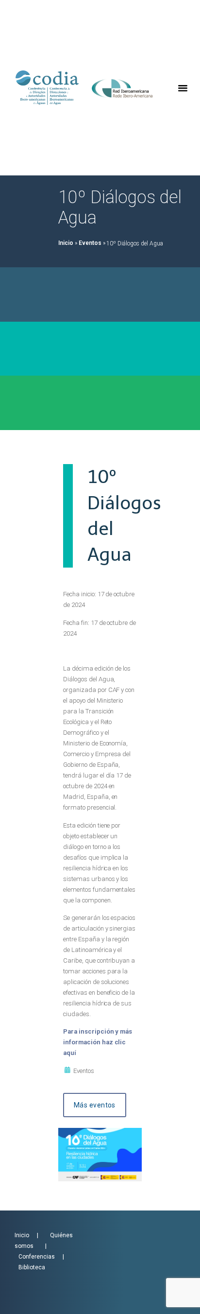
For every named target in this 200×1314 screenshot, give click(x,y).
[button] (182, 88)
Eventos (90, 243)
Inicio (65, 243)
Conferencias (38, 1256)
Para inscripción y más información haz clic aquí (97, 1042)
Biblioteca (31, 1267)
